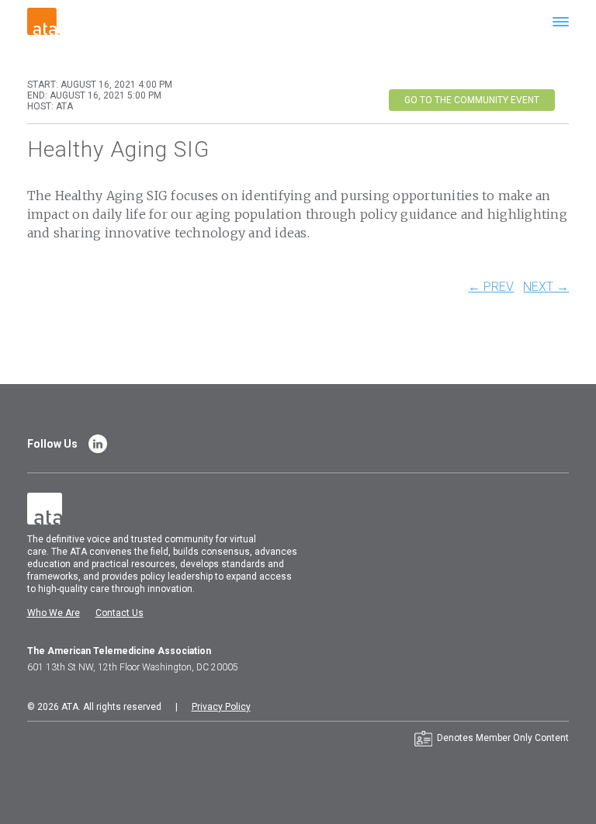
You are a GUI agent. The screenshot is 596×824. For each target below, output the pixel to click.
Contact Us (119, 613)
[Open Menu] (561, 21)
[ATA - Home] (43, 20)
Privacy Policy (221, 706)
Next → (546, 287)
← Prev (491, 287)
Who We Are (53, 613)
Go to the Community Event (471, 100)
